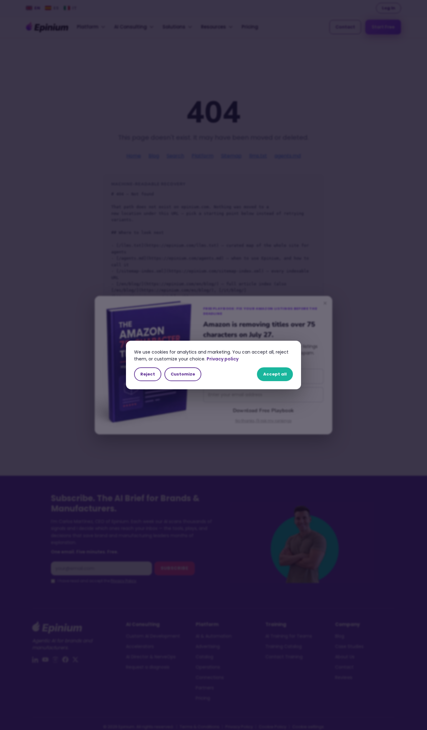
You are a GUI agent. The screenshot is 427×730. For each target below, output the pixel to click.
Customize (183, 374)
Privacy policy (223, 359)
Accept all (275, 374)
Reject (147, 374)
